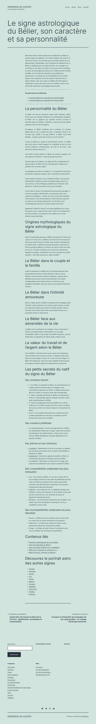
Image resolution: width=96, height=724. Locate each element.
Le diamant (33, 448)
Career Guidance (13, 675)
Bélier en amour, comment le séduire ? (42, 552)
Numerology (11, 685)
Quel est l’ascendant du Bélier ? (40, 545)
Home (67, 7)
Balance (31, 582)
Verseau (32, 592)
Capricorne (33, 589)
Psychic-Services (13, 690)
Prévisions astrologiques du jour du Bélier (43, 542)
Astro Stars (11, 667)
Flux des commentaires (43, 672)
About (73, 7)
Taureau (32, 569)
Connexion (39, 667)
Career (10, 672)
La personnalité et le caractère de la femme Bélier (46, 98)
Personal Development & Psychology (19, 687)
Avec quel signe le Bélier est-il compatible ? (44, 547)
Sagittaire (32, 587)
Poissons (32, 594)
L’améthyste (33, 456)
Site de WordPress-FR (43, 675)
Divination (11, 677)
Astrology (11, 670)
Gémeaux (32, 571)
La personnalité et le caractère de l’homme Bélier (46, 100)
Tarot (9, 693)
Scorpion (32, 584)
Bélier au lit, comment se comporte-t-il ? (43, 550)
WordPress (85, 716)
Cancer (31, 574)
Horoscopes (11, 680)
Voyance (10, 695)
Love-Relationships (14, 682)
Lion (30, 576)
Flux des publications (42, 670)
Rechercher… (12, 644)
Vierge (31, 579)
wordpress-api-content (20, 7)
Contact (85, 7)
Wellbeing (11, 698)
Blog (79, 7)
